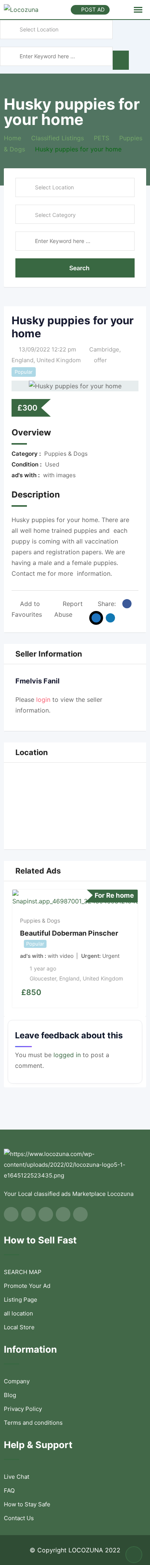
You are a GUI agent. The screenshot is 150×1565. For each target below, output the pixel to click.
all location (18, 1313)
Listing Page (20, 1299)
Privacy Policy (23, 1408)
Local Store (19, 1327)
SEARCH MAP (23, 1272)
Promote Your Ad (27, 1285)
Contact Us (19, 1518)
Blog (10, 1395)
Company (17, 1381)
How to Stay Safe (27, 1504)
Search (79, 268)
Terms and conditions (33, 1422)
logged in (67, 1055)
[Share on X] (96, 618)
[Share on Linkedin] (110, 617)
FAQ (9, 1490)
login (43, 699)
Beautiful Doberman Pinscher (69, 933)
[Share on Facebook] (127, 603)
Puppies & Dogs (40, 920)
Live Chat (16, 1476)
